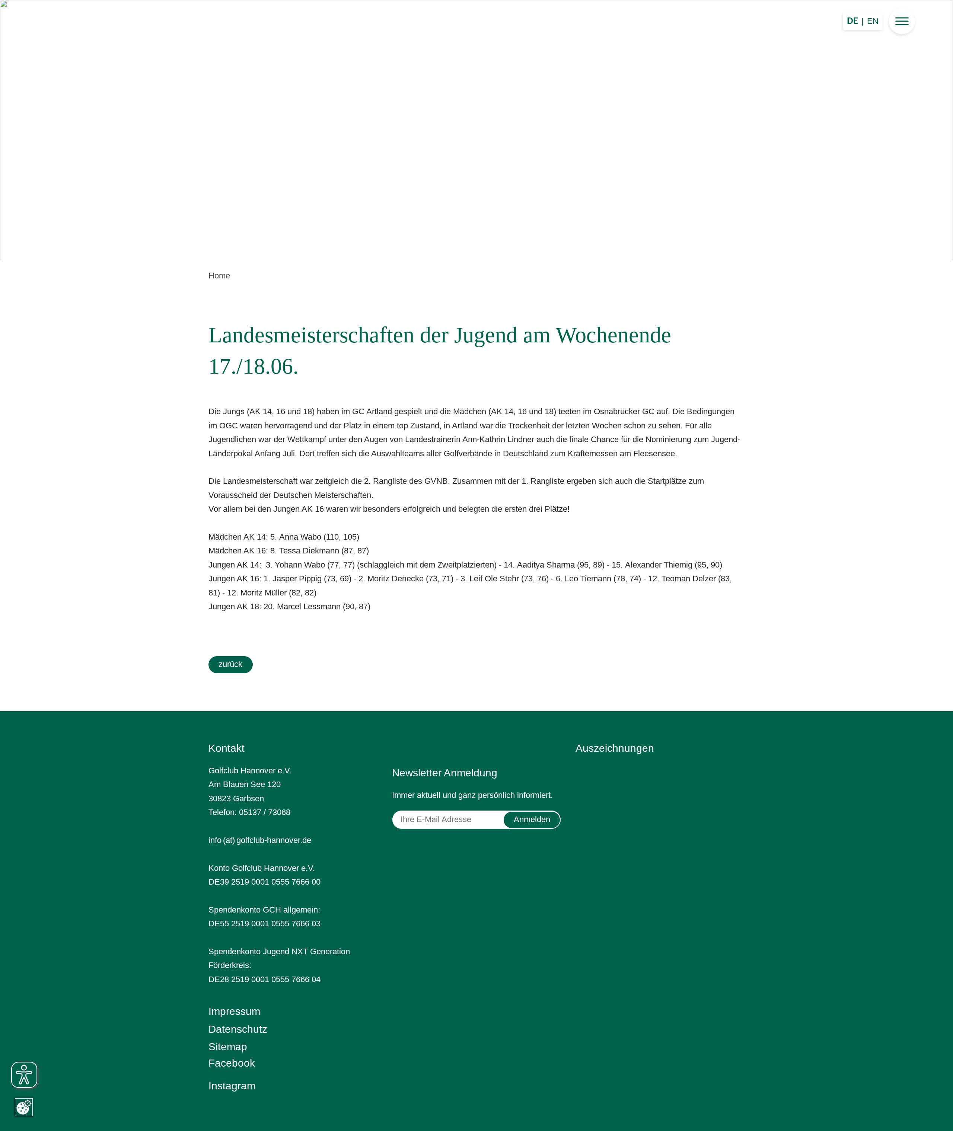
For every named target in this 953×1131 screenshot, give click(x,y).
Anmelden (532, 819)
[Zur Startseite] (476, 128)
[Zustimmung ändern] (24, 1107)
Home (219, 275)
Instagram (231, 1086)
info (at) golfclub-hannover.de (259, 840)
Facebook (231, 1063)
